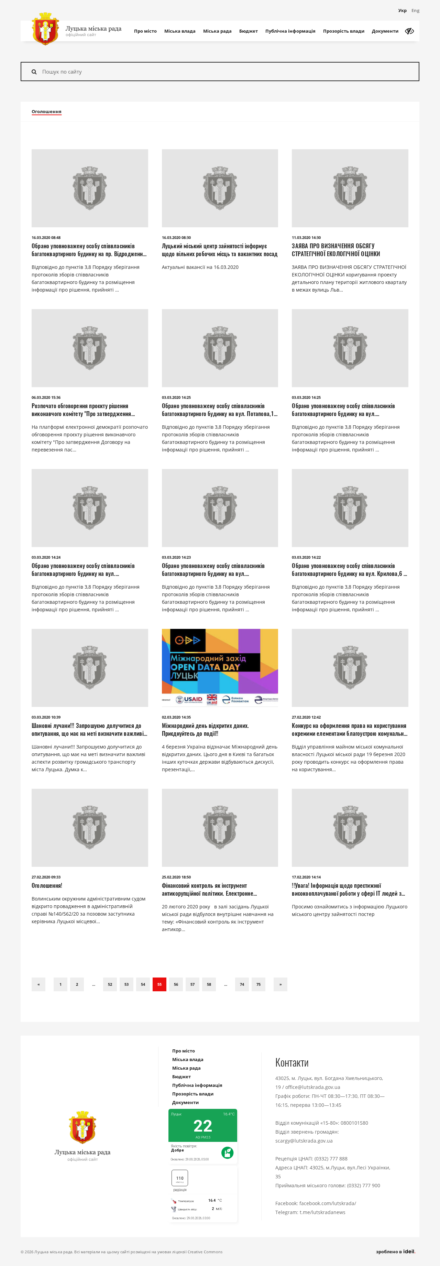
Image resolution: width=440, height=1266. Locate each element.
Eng (415, 10)
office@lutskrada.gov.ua (312, 1087)
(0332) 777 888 (331, 1158)
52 (110, 984)
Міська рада (217, 31)
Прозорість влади (343, 31)
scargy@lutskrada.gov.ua (304, 1140)
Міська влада (180, 31)
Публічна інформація (290, 31)
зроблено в (389, 1251)
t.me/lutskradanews (322, 1212)
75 (258, 984)
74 (242, 984)
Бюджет (248, 31)
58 (209, 984)
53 (126, 984)
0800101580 (354, 1123)
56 (176, 984)
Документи (385, 31)
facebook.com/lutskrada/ (327, 1203)
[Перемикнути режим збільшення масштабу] (409, 31)
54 (143, 984)
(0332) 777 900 (363, 1185)
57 (192, 984)
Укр (402, 10)
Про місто (145, 31)
